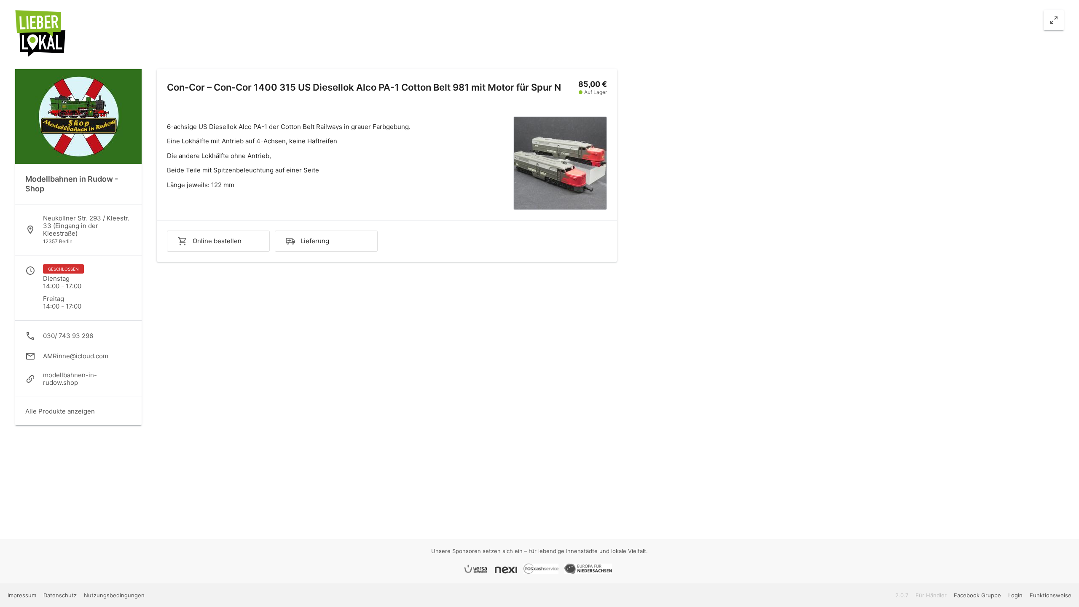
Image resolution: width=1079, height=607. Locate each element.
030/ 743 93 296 (68, 336)
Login (1015, 595)
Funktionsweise (1050, 595)
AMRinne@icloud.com (75, 356)
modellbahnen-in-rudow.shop (70, 379)
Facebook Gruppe (977, 595)
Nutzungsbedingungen (114, 595)
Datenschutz (60, 595)
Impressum (23, 595)
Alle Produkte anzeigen (60, 411)
